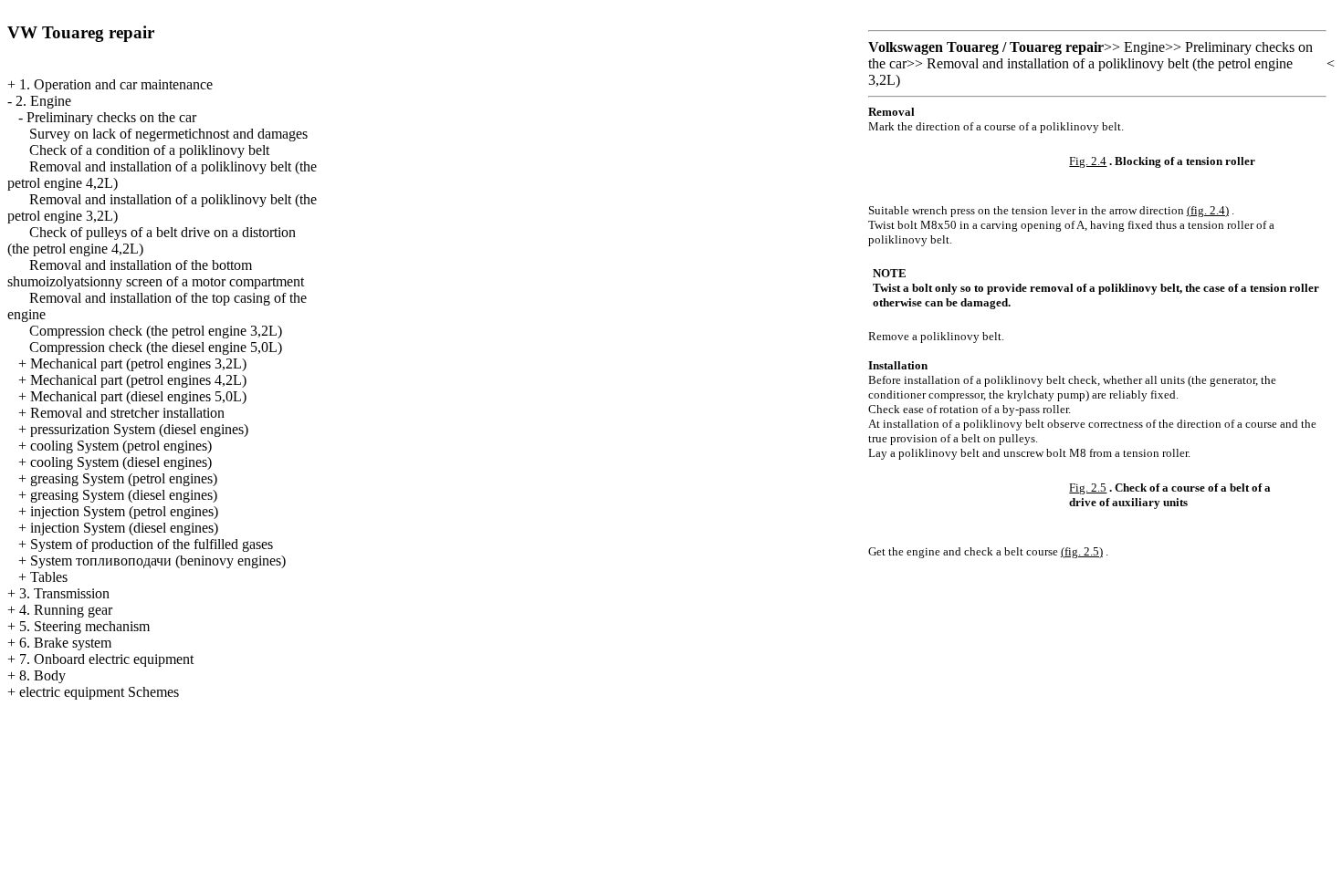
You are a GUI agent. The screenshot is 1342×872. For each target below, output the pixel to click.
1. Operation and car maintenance (116, 84)
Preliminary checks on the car (111, 117)
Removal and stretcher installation (127, 412)
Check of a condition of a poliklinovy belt (149, 150)
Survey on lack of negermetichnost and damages (168, 133)
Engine (1144, 47)
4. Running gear (65, 610)
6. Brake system (65, 642)
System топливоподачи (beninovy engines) (158, 560)
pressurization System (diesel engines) (139, 429)
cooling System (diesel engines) (121, 462)
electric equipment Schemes (99, 692)
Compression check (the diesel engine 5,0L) (155, 347)
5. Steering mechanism (84, 626)
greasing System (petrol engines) (123, 478)
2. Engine (43, 101)
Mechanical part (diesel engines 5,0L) (138, 396)
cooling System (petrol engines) (121, 445)
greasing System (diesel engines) (123, 495)
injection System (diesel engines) (124, 527)
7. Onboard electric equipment (106, 659)
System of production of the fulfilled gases (151, 544)
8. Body (42, 675)
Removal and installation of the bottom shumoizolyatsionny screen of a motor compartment (155, 273)
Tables (49, 577)
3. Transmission (64, 593)
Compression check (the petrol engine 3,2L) (155, 330)
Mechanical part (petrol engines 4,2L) (138, 380)
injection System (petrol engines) (124, 511)
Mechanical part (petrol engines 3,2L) (138, 363)
